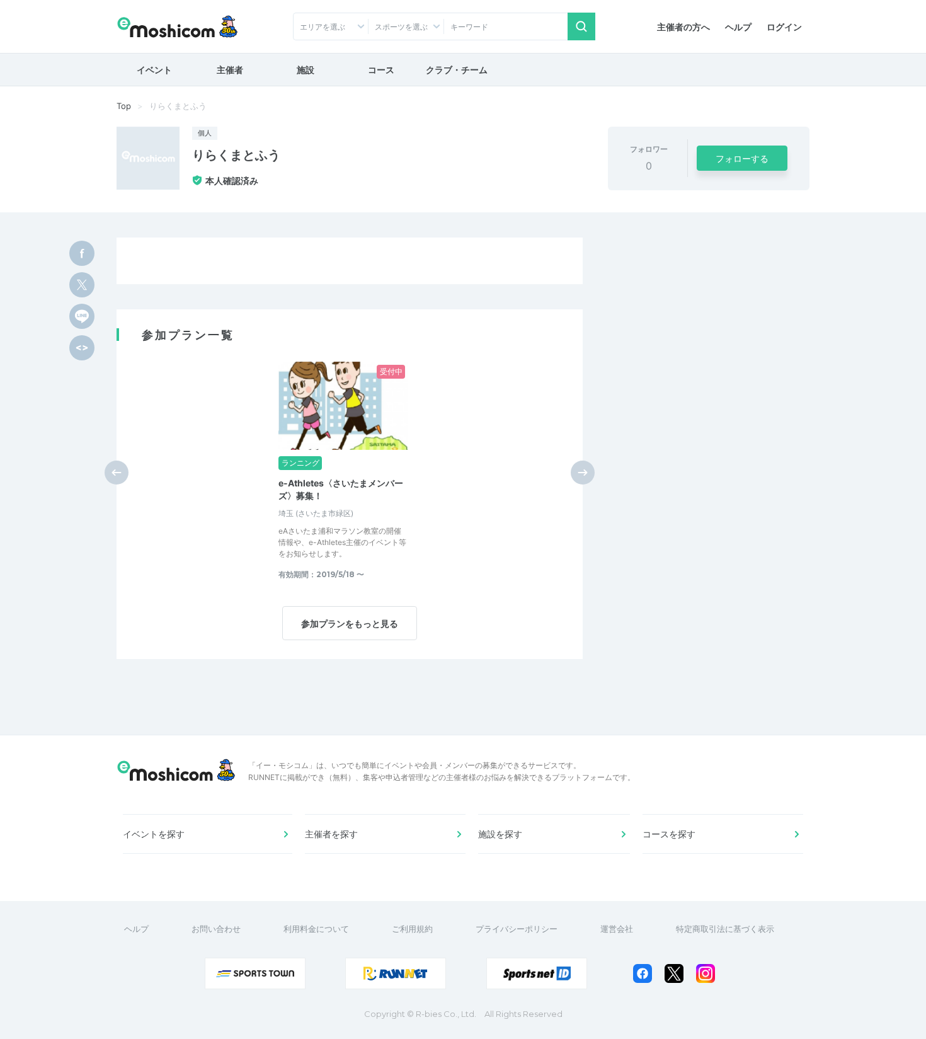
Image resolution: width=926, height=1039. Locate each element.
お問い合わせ (216, 929)
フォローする (742, 158)
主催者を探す (331, 834)
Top (124, 106)
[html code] (81, 347)
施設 (305, 69)
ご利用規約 (412, 929)
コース (381, 69)
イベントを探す (154, 834)
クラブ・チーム (457, 69)
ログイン (784, 26)
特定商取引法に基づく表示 (725, 929)
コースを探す (669, 834)
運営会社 (616, 929)
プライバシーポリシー (516, 929)
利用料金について (316, 929)
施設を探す (500, 834)
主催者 (230, 69)
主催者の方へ (683, 26)
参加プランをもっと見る (349, 623)
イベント (154, 69)
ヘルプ (738, 26)
